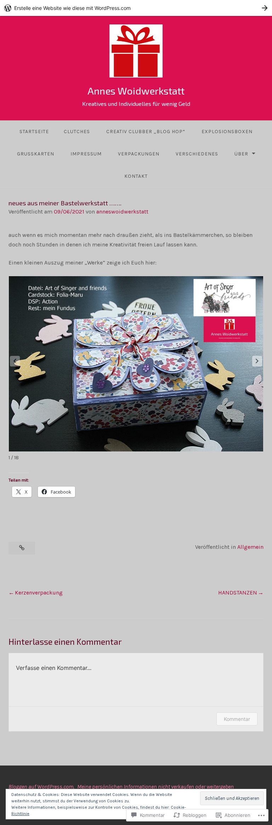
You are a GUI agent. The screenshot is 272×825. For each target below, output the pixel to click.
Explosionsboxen (227, 132)
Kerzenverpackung (39, 592)
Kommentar (237, 719)
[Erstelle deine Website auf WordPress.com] (136, 8)
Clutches (77, 132)
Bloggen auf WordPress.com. (41, 786)
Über (241, 154)
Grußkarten (35, 154)
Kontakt (136, 176)
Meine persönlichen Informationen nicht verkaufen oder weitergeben (155, 786)
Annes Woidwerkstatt (136, 91)
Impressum (86, 154)
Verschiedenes (197, 154)
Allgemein (250, 547)
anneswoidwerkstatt (122, 211)
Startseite (34, 132)
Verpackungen (138, 154)
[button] (257, 361)
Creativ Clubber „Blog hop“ (145, 132)
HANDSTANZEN (237, 592)
